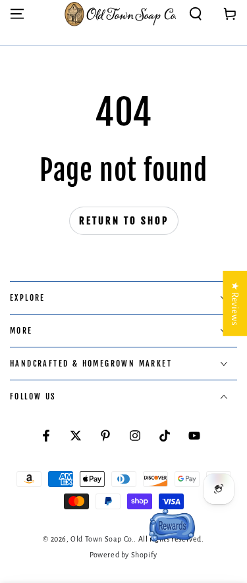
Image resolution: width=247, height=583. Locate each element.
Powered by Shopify (123, 555)
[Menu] (17, 14)
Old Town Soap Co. (102, 539)
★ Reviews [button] (235, 304)
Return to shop (124, 221)
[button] (195, 14)
